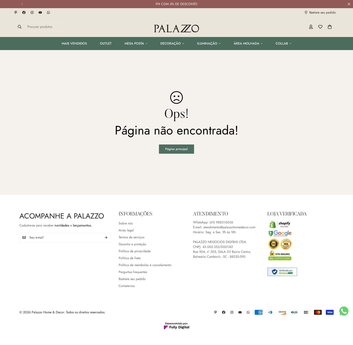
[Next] (331, 4)
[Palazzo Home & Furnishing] (176, 29)
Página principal (176, 149)
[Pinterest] (15, 12)
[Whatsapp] (48, 12)
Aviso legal (126, 230)
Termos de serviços (131, 237)
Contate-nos (127, 285)
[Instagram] (32, 12)
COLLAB (282, 43)
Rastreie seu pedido (132, 279)
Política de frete (130, 258)
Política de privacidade (135, 251)
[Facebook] (24, 12)
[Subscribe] (106, 237)
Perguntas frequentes (133, 272)
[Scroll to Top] (345, 322)
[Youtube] (40, 12)
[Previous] (22, 4)
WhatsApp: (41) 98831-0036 (213, 222)
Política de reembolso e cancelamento (145, 265)
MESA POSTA (134, 43)
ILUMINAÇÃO (207, 43)
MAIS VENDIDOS (74, 43)
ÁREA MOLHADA (246, 43)
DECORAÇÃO (170, 43)
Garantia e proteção (132, 244)
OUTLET (106, 43)
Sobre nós (126, 223)
